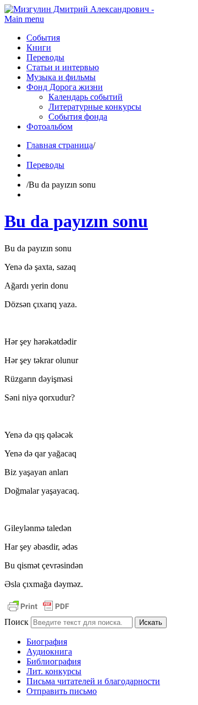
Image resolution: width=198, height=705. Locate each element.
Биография (46, 641)
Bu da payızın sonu (76, 221)
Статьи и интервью (62, 67)
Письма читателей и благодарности (93, 681)
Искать (150, 622)
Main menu (24, 19)
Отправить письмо (61, 691)
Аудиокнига (49, 651)
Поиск (16, 622)
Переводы (45, 57)
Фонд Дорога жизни (64, 87)
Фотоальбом (49, 126)
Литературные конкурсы (94, 106)
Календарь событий (85, 96)
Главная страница (59, 145)
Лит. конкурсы (53, 671)
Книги (38, 47)
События (43, 37)
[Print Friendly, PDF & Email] (38, 611)
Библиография (53, 661)
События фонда (77, 116)
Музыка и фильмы (61, 77)
